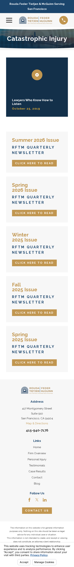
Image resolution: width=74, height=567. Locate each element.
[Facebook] (29, 500)
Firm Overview (37, 453)
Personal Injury (37, 459)
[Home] (35, 20)
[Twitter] (37, 500)
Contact (37, 477)
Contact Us (37, 510)
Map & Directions (37, 423)
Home (37, 447)
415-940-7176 (37, 430)
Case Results (37, 471)
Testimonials (37, 465)
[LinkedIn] (45, 500)
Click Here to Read (34, 163)
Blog (37, 483)
